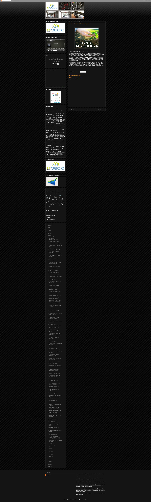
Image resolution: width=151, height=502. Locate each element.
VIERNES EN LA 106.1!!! (53, 320)
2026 (49, 225)
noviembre (51, 238)
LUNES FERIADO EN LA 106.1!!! (54, 295)
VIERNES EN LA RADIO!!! (53, 418)
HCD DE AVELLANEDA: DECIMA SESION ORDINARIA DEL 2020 (54, 303)
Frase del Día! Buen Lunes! (53, 393)
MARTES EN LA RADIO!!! (53, 289)
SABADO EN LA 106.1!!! (52, 363)
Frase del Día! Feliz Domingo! (54, 297)
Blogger (86, 499)
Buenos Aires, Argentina (56, 58)
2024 (49, 228)
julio (49, 448)
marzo (50, 454)
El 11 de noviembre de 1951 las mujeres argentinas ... (54, 384)
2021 (49, 233)
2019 (49, 459)
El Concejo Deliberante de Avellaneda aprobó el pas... (54, 437)
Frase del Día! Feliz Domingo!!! (54, 249)
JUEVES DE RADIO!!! (52, 324)
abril (50, 453)
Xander (48, 475)
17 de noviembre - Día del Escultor (54, 335)
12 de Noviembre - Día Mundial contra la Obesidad (54, 378)
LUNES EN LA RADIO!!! (52, 348)
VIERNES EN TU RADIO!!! (53, 270)
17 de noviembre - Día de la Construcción (53, 331)
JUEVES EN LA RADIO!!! (53, 380)
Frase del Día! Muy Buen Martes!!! (54, 387)
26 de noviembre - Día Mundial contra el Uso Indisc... (54, 274)
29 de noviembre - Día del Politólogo (55, 253)
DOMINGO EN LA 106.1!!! (53, 298)
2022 (49, 232)
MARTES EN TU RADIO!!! (53, 239)
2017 (49, 463)
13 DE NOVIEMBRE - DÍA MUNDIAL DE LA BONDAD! (55, 367)
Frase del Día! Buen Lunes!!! (53, 241)
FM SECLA (48, 474)
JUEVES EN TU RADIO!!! (53, 278)
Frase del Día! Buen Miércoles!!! (54, 325)
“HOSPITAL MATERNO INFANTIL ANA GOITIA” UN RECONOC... (54, 301)
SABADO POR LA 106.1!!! (53, 264)
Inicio (88, 109)
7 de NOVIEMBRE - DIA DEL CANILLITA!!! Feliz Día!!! (53, 408)
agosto (50, 446)
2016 (49, 464)
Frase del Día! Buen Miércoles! (54, 279)
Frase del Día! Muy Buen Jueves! (54, 419)
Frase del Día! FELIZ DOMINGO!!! (54, 350)
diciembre (51, 236)
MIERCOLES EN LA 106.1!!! (53, 283)
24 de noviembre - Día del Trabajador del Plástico (53, 288)
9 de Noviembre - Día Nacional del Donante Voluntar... (54, 398)
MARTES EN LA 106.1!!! (53, 340)
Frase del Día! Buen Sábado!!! (54, 258)
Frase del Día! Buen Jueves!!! (54, 272)
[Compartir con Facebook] (84, 72)
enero (50, 457)
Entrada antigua (101, 109)
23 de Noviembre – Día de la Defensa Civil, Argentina (53, 293)
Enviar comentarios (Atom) (89, 112)
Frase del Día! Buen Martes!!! (54, 285)
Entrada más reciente (73, 109)
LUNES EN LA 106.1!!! (52, 248)
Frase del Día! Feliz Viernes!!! (54, 266)
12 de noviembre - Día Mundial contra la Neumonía (54, 376)
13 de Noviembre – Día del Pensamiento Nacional (53, 370)
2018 (49, 461)
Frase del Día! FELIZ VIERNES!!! (54, 365)
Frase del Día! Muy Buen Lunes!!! (54, 291)
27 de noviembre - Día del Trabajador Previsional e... (53, 269)
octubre (50, 443)
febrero (50, 456)
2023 (49, 230)
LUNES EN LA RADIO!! (52, 434)
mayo (50, 451)
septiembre (51, 445)
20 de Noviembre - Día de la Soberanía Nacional (53, 318)
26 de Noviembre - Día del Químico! (55, 276)
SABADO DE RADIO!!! (52, 315)
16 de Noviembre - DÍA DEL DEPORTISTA (53, 346)
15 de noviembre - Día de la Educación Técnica (53, 355)
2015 (49, 466)
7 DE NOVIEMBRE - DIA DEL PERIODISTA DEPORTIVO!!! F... (54, 410)
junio (50, 449)
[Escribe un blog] (81, 72)
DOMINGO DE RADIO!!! (52, 356)
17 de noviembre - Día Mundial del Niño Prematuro (54, 334)
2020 (49, 235)
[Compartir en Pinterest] (85, 72)
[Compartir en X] (82, 72)
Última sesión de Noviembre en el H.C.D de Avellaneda (54, 263)
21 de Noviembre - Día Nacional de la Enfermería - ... (55, 314)
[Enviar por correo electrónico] (80, 72)
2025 (49, 227)
